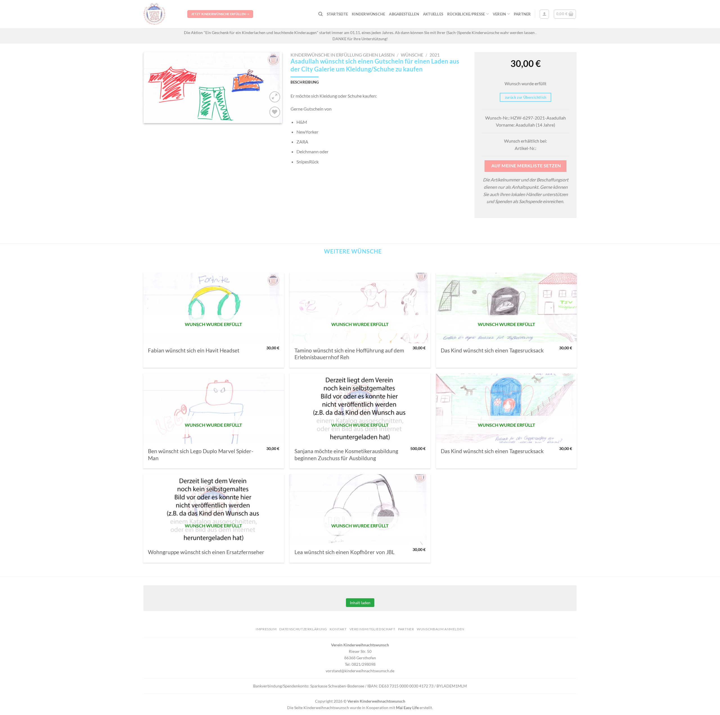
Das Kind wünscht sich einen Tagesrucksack (492, 350)
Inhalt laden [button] (360, 602)
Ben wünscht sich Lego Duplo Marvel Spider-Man (200, 454)
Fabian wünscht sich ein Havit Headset (193, 350)
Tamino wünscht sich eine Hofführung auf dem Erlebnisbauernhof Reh (349, 353)
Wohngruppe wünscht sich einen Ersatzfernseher (206, 552)
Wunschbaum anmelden (440, 629)
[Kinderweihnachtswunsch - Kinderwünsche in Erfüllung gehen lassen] (161, 14)
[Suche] (320, 14)
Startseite (337, 14)
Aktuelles (433, 14)
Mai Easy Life (407, 707)
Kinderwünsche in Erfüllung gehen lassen (343, 54)
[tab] (305, 82)
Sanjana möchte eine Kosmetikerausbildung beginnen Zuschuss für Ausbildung (346, 454)
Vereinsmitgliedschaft (372, 629)
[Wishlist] (274, 112)
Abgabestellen (404, 14)
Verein (499, 14)
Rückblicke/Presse (466, 14)
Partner (522, 14)
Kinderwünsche (368, 14)
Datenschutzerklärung (303, 629)
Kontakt (338, 629)
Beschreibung (305, 82)
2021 (434, 54)
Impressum (266, 629)
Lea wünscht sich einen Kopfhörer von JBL (344, 552)
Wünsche (412, 54)
